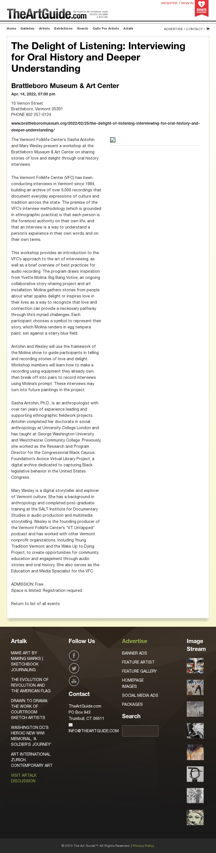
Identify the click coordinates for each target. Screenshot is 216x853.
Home (11, 28)
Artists (44, 28)
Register (169, 3)
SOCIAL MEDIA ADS (140, 695)
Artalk (128, 28)
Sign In (187, 3)
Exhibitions (63, 28)
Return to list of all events (35, 603)
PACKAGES (132, 704)
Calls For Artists (106, 28)
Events (82, 28)
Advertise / (174, 29)
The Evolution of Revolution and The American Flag (31, 685)
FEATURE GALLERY (139, 671)
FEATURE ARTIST (138, 662)
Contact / (195, 29)
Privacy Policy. (144, 846)
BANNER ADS (134, 653)
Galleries (28, 28)
